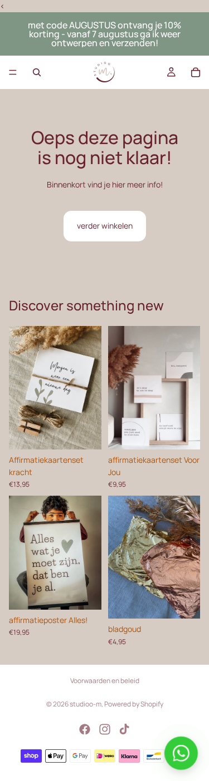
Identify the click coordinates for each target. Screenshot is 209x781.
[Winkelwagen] (195, 72)
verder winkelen (105, 225)
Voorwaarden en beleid (104, 680)
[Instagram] (104, 729)
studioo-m (85, 704)
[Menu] (13, 73)
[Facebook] (84, 729)
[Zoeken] (37, 72)
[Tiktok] (124, 729)
